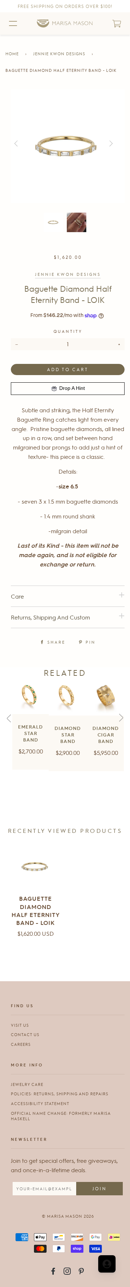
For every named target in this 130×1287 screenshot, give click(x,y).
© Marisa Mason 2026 (68, 1216)
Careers (21, 1044)
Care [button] (17, 596)
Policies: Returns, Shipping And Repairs (59, 1093)
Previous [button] (26, 144)
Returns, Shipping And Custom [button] (50, 617)
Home (12, 53)
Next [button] (124, 144)
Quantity (67, 331)
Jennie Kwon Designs (59, 53)
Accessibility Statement (40, 1103)
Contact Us (25, 1034)
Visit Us (20, 1025)
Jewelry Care (27, 1084)
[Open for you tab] (107, 1264)
